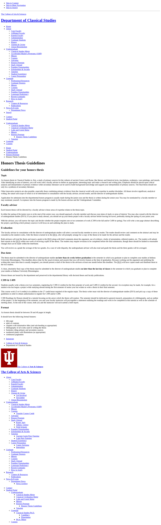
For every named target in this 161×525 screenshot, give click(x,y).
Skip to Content (12, 3)
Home (8, 26)
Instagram (10, 339)
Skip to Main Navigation (16, 5)
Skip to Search (12, 8)
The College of (30, 367)
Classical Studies (28, 20)
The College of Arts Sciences (13, 14)
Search (8, 112)
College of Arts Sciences (17, 343)
